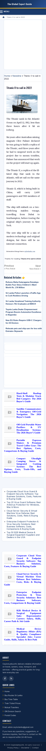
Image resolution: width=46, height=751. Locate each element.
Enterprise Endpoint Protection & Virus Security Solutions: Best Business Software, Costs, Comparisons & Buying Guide (22, 525)
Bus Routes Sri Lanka (13, 695)
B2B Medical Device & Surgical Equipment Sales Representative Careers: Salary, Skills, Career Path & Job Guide (22, 616)
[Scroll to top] (40, 746)
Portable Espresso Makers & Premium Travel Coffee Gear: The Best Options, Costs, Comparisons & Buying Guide (22, 445)
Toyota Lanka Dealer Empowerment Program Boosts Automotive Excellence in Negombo (23, 312)
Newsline (16, 76)
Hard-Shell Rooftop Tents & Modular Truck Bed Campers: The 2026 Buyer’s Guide (28, 397)
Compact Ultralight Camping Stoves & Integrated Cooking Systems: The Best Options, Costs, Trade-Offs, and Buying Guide (22, 465)
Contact (35, 748)
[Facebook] (5, 678)
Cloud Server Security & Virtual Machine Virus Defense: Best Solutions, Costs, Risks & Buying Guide (22, 514)
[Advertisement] (23, 45)
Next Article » (35, 269)
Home (7, 76)
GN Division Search (13, 711)
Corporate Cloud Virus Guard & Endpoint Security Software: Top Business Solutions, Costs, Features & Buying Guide (24, 495)
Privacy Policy (13, 748)
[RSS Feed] (11, 678)
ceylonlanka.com (29, 251)
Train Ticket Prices (13, 703)
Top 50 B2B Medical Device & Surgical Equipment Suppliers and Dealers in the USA (23, 535)
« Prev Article (9, 269)
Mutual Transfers (12, 707)
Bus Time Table (11, 699)
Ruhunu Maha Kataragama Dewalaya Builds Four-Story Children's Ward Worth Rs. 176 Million (22, 285)
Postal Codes (10, 715)
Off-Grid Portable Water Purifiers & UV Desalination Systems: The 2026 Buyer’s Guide (28, 428)
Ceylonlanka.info (17, 745)
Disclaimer (25, 748)
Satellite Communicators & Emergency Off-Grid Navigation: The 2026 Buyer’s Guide (28, 413)
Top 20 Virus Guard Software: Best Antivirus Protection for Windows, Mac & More (24, 504)
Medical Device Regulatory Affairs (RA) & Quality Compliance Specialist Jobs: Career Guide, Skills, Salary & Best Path (22, 634)
